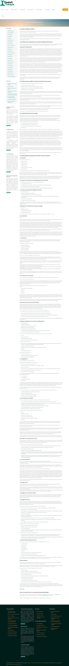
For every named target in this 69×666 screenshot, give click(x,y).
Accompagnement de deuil (41, 625)
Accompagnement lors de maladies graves (42, 628)
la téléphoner (57, 594)
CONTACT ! (65, 9)
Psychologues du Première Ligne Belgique (13, 628)
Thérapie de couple (40, 611)
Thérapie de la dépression (41, 632)
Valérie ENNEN (22, 589)
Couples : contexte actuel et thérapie (12, 84)
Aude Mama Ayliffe (11, 30)
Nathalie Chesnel (10, 47)
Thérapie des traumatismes (41, 634)
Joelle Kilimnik (10, 63)
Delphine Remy (10, 69)
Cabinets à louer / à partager (12, 635)
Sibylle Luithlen (10, 65)
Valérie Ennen (10, 56)
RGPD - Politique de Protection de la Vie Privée (13, 664)
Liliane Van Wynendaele (11, 76)
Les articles (31, 24)
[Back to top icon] (64, 664)
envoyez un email (45, 595)
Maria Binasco (10, 36)
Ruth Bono (9, 38)
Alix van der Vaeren (11, 74)
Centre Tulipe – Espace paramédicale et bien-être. (12, 612)
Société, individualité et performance (11, 102)
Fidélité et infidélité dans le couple (12, 89)
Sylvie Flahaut (10, 58)
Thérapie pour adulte (40, 613)
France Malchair (10, 67)
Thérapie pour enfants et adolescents (40, 617)
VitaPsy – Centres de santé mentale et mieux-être (13, 618)
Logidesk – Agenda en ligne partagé (13, 614)
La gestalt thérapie (40, 623)
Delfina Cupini (10, 49)
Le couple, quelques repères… (12, 99)
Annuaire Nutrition (11, 630)
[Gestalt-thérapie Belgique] (7, 3)
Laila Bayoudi (10, 34)
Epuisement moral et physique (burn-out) (41, 630)
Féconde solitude (10, 86)
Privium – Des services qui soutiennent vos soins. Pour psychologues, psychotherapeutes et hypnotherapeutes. (45, 662)
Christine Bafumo (10, 32)
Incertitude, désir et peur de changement (12, 91)
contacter (45, 594)
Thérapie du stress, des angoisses (42, 636)
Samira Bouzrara (10, 41)
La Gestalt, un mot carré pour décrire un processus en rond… (12, 94)
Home (26, 24)
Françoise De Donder (11, 52)
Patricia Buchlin (10, 43)
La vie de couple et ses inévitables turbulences (11, 97)
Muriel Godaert (10, 60)
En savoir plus (8, 125)
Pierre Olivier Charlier (11, 45)
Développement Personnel (12, 633)
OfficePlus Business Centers (12, 623)
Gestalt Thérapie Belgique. (16, 662)
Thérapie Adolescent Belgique (12, 625)
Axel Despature (10, 54)
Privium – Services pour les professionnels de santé (12, 621)
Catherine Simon (10, 71)
